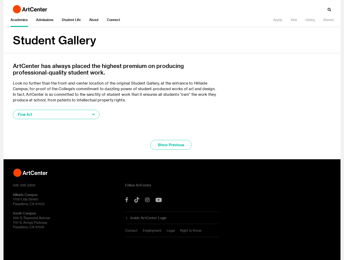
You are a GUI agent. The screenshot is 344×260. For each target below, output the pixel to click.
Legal (171, 230)
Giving (310, 20)
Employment (152, 230)
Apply (277, 20)
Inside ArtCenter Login (148, 218)
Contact (131, 230)
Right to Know (190, 230)
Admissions (44, 20)
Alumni (328, 20)
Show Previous (171, 144)
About (94, 20)
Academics (19, 20)
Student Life (71, 20)
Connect (113, 20)
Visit (294, 20)
